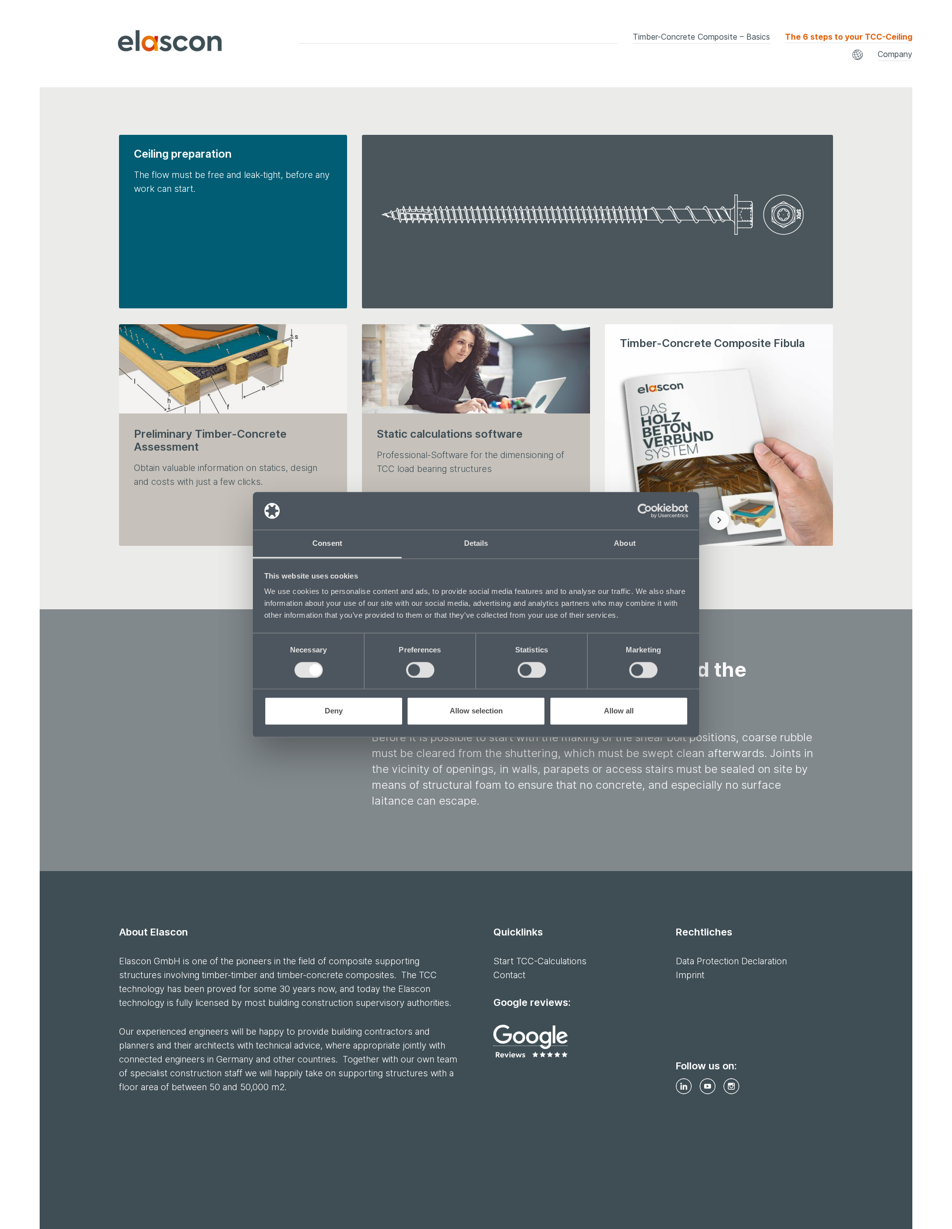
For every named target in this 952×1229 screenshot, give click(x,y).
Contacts (722, 58)
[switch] (420, 670)
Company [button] (895, 54)
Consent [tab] (327, 543)
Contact (509, 975)
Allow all (619, 711)
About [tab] (625, 543)
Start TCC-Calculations (540, 961)
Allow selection (476, 711)
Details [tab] (476, 543)
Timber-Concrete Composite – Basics (701, 37)
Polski (789, 51)
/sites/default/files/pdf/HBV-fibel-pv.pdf (719, 520)
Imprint (690, 975)
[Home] (143, 43)
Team (493, 58)
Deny (334, 711)
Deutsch (499, 51)
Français (646, 51)
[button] (857, 55)
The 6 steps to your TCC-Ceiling (848, 37)
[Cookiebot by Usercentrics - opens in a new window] (644, 510)
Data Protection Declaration (731, 961)
